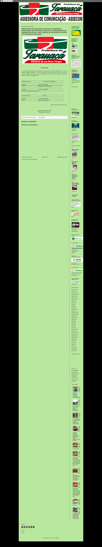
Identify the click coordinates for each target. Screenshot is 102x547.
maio (72, 304)
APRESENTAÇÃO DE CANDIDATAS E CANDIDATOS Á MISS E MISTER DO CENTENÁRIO (76, 418)
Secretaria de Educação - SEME (75, 162)
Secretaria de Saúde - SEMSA (75, 183)
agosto (72, 299)
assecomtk (75, 370)
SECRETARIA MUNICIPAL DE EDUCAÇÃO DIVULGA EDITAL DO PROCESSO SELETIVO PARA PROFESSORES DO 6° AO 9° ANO (76, 458)
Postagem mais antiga (62, 157)
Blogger (57, 538)
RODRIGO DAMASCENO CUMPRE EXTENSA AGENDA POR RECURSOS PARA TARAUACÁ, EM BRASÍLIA (76, 433)
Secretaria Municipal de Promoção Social (75, 176)
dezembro (73, 292)
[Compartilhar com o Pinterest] (44, 117)
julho (72, 301)
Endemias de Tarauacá (75, 195)
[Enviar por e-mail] (39, 117)
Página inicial (45, 157)
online (23, 532)
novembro (73, 294)
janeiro (72, 291)
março (72, 307)
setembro (73, 297)
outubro (73, 296)
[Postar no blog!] (40, 117)
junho (72, 302)
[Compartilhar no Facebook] (43, 117)
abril (72, 306)
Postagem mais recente (27, 157)
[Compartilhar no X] (41, 117)
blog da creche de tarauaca (75, 150)
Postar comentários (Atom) (31, 159)
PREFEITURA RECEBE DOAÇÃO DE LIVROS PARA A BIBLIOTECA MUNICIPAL (76, 405)
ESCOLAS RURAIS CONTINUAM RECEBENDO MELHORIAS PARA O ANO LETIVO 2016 (76, 513)
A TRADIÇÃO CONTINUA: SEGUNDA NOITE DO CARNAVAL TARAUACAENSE (76, 392)
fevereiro (73, 289)
